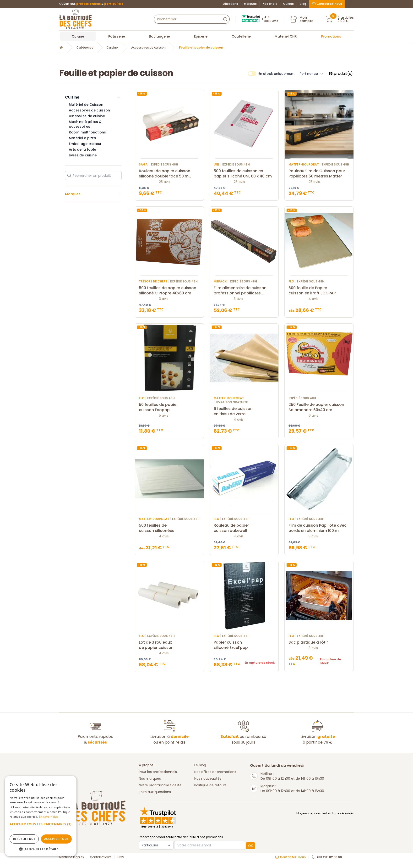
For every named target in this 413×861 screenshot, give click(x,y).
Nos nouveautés (207, 778)
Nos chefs (270, 4)
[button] (311, 74)
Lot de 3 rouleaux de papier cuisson (156, 645)
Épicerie (200, 36)
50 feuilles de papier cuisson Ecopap (158, 407)
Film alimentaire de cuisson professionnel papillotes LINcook (240, 290)
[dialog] (40, 816)
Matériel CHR (286, 36)
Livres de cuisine (83, 155)
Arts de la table (82, 149)
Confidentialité (100, 857)
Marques (250, 4)
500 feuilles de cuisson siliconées (156, 528)
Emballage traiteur (85, 143)
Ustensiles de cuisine (87, 116)
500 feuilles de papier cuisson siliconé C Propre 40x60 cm (167, 290)
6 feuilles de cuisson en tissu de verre (233, 411)
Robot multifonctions (87, 132)
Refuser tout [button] (24, 839)
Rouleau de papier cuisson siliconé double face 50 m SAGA (164, 173)
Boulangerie (159, 36)
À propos (146, 765)
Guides (288, 4)
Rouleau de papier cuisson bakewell (231, 528)
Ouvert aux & (91, 4)
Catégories (84, 48)
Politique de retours (210, 785)
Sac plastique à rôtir (308, 642)
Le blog (200, 765)
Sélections (230, 4)
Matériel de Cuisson (86, 104)
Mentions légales (71, 857)
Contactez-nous (329, 4)
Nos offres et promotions (215, 771)
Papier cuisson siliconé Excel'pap (231, 645)
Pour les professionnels (158, 771)
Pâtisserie (116, 36)
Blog (303, 4)
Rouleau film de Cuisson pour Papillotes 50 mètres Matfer (316, 173)
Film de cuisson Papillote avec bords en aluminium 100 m (317, 528)
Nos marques (150, 778)
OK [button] (250, 845)
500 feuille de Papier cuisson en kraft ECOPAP (312, 290)
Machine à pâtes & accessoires (85, 124)
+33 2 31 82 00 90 (329, 857)
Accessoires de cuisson (148, 48)
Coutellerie (241, 36)
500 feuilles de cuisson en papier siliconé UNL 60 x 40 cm (243, 173)
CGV (120, 857)
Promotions (331, 36)
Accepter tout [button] (56, 839)
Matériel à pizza (82, 138)
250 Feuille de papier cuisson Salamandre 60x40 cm (316, 407)
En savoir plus (48, 817)
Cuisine (78, 36)
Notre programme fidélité (160, 785)
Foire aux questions (155, 791)
